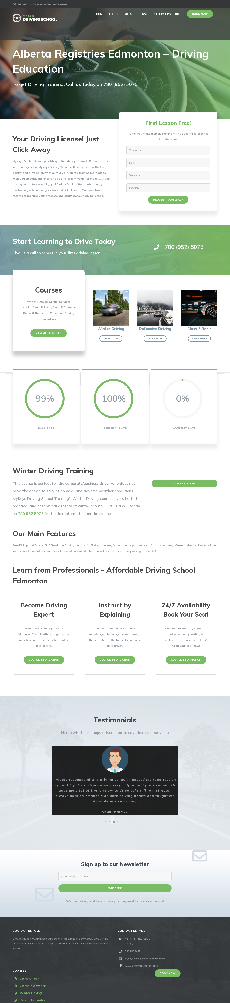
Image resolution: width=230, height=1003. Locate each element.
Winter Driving (31, 993)
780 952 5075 (30, 513)
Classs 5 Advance (33, 986)
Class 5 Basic (29, 979)
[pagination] (106, 822)
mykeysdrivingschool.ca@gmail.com (49, 4)
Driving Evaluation (33, 1000)
